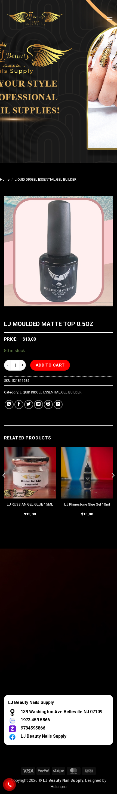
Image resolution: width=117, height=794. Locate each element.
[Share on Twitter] (28, 404)
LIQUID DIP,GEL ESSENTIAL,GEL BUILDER (45, 179)
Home (5, 179)
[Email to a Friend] (38, 404)
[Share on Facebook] (18, 404)
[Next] (112, 486)
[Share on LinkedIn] (58, 404)
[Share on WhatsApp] (9, 404)
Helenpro (59, 786)
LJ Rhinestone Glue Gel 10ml (87, 504)
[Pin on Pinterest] (48, 404)
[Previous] (4, 486)
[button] (109, 17)
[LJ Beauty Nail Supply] (38, 17)
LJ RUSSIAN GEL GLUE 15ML (30, 504)
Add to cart (50, 365)
